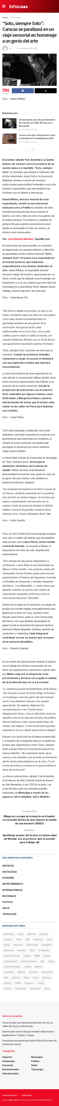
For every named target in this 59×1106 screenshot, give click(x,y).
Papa (26, 978)
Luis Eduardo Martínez (20, 238)
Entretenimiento (12, 884)
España (27, 956)
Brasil (20, 934)
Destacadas (15, 17)
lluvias (28, 967)
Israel (51, 961)
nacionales (47, 972)
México (21, 972)
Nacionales (9, 896)
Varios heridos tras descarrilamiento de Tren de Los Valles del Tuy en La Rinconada (37, 122)
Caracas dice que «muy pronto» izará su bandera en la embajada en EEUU (37, 137)
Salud (6, 908)
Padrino (16, 978)
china (19, 940)
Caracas (43, 934)
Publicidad (26, 1095)
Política (7, 902)
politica (7, 983)
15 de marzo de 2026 (28, 129)
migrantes (9, 972)
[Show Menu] (3, 6)
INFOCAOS (13, 1100)
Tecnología (9, 914)
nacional (33, 972)
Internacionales (12, 890)
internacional (10, 961)
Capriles (32, 934)
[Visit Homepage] (18, 6)
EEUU (32, 950)
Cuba (49, 940)
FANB (37, 956)
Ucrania (7, 989)
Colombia (38, 940)
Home (5, 17)
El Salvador (44, 950)
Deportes (8, 866)
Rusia (18, 983)
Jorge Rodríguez (12, 967)
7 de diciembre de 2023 (26, 48)
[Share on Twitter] (46, 90)
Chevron (8, 940)
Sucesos (29, 983)
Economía (8, 878)
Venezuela (35, 989)
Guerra (47, 956)
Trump (40, 983)
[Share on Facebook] (23, 90)
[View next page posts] (32, 149)
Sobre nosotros (9, 1095)
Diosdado (46, 945)
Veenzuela (21, 989)
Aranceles (9, 934)
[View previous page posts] (26, 149)
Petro (35, 978)
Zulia (47, 989)
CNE (27, 940)
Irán (42, 961)
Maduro (38, 967)
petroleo (46, 978)
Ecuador (22, 950)
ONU (6, 978)
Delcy (6, 945)
